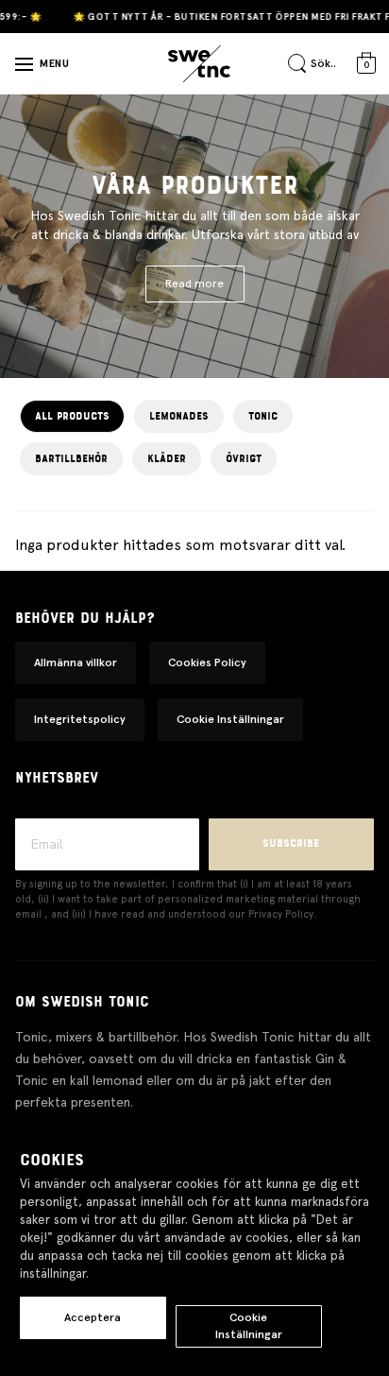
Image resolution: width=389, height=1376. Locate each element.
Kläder (166, 459)
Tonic (263, 416)
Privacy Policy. (282, 914)
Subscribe (290, 843)
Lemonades (179, 416)
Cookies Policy (207, 662)
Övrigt (244, 459)
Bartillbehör (71, 459)
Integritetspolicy (80, 719)
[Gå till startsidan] (199, 64)
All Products (72, 416)
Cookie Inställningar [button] (230, 719)
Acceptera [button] (92, 1317)
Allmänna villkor (75, 662)
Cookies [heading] (52, 1160)
